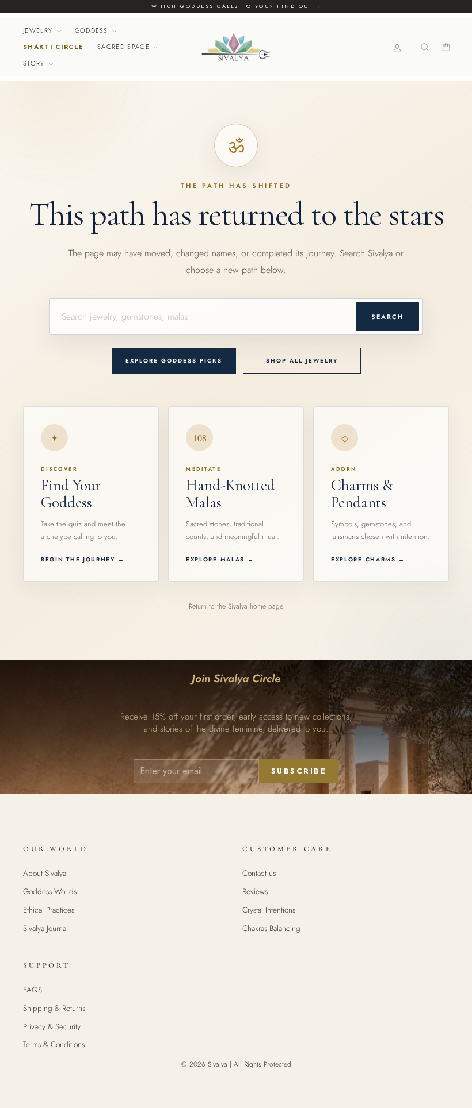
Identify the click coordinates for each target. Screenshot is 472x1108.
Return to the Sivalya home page (236, 606)
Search (387, 316)
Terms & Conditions (54, 1044)
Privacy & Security (52, 1026)
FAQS (32, 989)
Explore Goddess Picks (173, 360)
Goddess (93, 30)
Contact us (259, 873)
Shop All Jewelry (302, 360)
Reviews (255, 891)
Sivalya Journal (45, 928)
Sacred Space (124, 46)
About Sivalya (44, 873)
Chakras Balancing (271, 928)
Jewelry (39, 30)
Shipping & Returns (54, 1008)
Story (35, 63)
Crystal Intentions (268, 909)
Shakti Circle (53, 46)
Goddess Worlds (50, 891)
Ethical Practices (48, 909)
